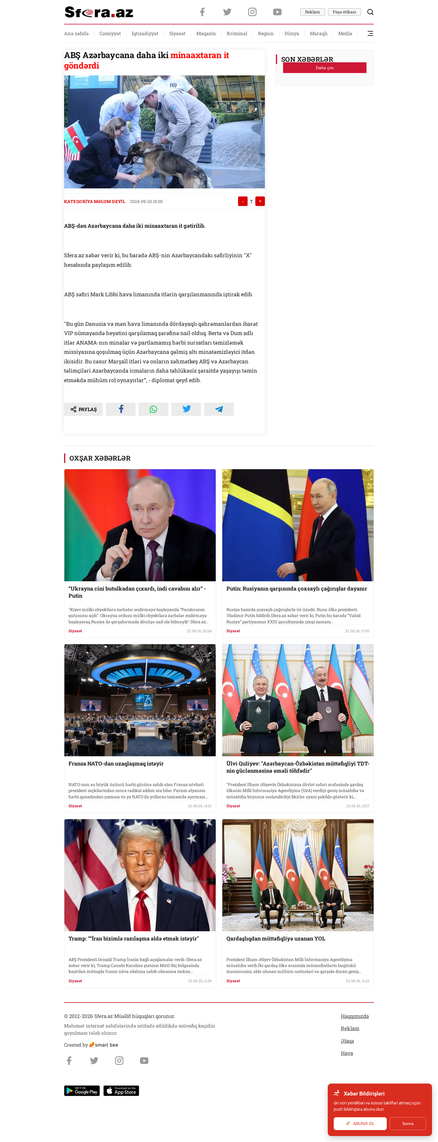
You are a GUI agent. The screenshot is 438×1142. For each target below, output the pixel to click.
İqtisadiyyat (145, 33)
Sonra (408, 1123)
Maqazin (206, 33)
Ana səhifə (76, 33)
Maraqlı (318, 33)
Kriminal (237, 33)
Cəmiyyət (110, 33)
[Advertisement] (324, 105)
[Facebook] (202, 12)
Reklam (312, 12)
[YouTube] (277, 12)
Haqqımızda (355, 1016)
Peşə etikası (344, 12)
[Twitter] (227, 12)
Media (345, 33)
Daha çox (325, 67)
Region (266, 33)
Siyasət (177, 33)
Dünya (292, 33)
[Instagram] (252, 12)
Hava (347, 1053)
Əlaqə (347, 1040)
